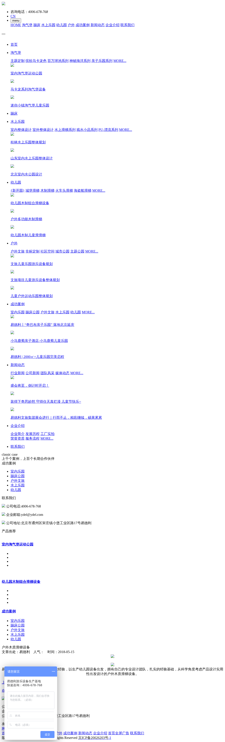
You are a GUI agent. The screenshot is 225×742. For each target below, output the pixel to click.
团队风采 (47, 373)
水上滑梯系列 (65, 130)
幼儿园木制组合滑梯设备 (21, 581)
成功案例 (83, 25)
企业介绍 (112, 25)
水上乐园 (48, 25)
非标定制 (32, 251)
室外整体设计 (43, 130)
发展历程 (32, 434)
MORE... (119, 61)
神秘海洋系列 (80, 61)
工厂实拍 (47, 434)
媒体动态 (62, 373)
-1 (94, 738)
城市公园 (62, 251)
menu (15, 20)
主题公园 (77, 251)
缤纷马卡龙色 (36, 61)
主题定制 (18, 61)
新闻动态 (98, 25)
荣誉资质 (18, 438)
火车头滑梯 (64, 190)
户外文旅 (18, 251)
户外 (71, 25)
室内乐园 (18, 312)
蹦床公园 (32, 312)
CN (13, 16)
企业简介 (18, 434)
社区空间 (47, 251)
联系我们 (127, 25)
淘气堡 (27, 25)
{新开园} (18, 190)
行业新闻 (18, 373)
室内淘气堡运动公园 (17, 544)
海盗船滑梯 (82, 190)
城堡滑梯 (32, 190)
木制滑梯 (47, 190)
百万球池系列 (58, 61)
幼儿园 (61, 25)
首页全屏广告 (118, 733)
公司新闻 (32, 373)
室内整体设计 (21, 130)
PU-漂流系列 (108, 130)
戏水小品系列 (87, 130)
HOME (16, 25)
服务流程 (32, 438)
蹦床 (36, 25)
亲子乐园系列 (101, 61)
